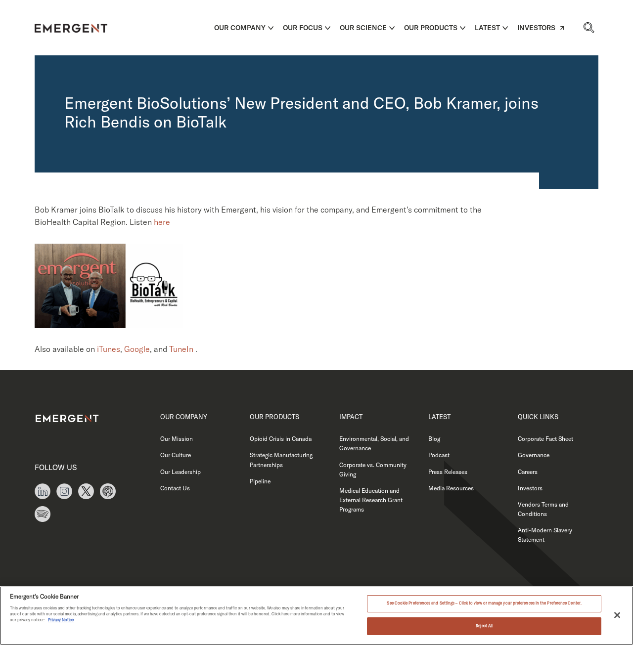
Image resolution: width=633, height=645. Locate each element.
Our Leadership (180, 471)
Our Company (240, 27)
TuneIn (181, 349)
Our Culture (175, 455)
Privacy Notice (61, 619)
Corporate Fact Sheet (545, 438)
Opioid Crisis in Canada (281, 438)
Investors (536, 27)
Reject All (484, 625)
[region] (316, 615)
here (162, 222)
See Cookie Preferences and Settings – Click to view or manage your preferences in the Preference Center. (484, 603)
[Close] (617, 615)
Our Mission (176, 438)
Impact (350, 417)
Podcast (439, 455)
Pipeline (260, 481)
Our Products (430, 27)
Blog (434, 438)
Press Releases (447, 471)
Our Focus (302, 27)
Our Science (363, 27)
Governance (533, 455)
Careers (528, 471)
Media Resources (451, 488)
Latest (487, 27)
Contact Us (175, 488)
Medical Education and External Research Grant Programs (371, 500)
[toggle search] (588, 27)
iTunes (108, 349)
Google (137, 349)
